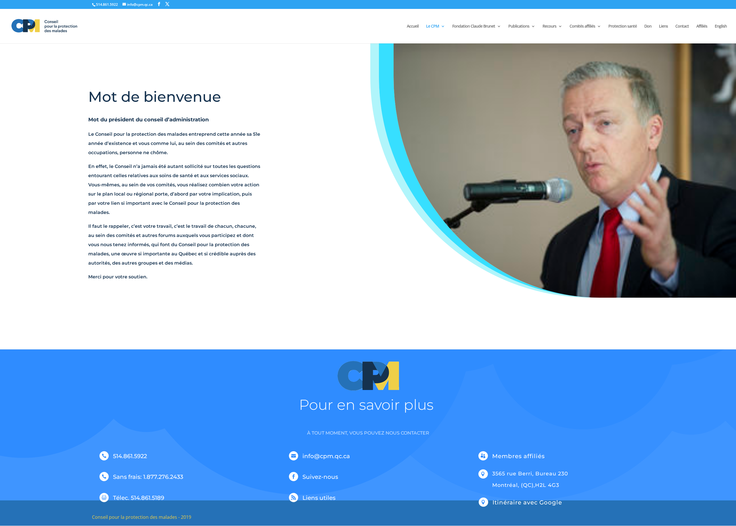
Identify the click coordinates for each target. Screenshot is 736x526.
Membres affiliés (518, 456)
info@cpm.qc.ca (326, 456)
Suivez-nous (320, 476)
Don (647, 26)
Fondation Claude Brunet (473, 26)
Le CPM (432, 26)
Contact (682, 26)
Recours (549, 26)
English (721, 26)
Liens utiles (319, 497)
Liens (663, 26)
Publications (518, 26)
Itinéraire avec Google (527, 502)
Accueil (413, 26)
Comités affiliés (582, 26)
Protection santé (622, 26)
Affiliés (701, 26)
